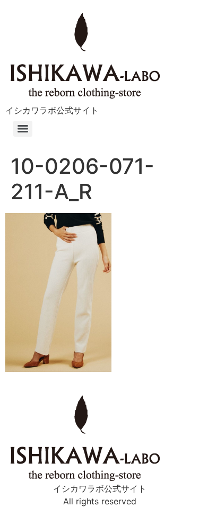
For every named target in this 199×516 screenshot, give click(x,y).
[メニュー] (22, 129)
